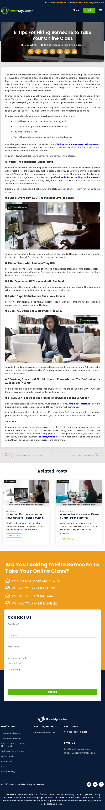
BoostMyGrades (17, 784)
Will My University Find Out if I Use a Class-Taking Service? (79, 516)
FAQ (3, 766)
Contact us (6, 761)
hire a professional (79, 403)
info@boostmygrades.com (77, 749)
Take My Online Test (11, 738)
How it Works (7, 756)
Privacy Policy (8, 771)
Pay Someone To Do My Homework (13, 745)
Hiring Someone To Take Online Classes (64, 44)
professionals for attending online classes (75, 177)
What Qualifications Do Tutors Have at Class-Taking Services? (25, 516)
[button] (100, 10)
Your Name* (13, 624)
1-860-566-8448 (58, 2)
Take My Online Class (12, 733)
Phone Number (14, 647)
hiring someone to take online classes (78, 144)
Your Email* (13, 635)
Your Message (14, 669)
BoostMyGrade (47, 436)
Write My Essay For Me (12, 751)
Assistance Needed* (17, 658)
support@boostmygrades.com (88, 2)
